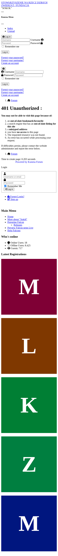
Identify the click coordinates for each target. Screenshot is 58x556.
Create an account (10, 63)
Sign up (14, 199)
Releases (18, 225)
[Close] (2, 23)
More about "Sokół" (17, 219)
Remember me (12, 46)
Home (10, 216)
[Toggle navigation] (2, 11)
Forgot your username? (12, 60)
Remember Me (14, 186)
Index (10, 28)
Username (35, 40)
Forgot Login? (17, 196)
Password (35, 43)
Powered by (21, 162)
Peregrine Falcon (15, 222)
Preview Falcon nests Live (20, 227)
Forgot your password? (12, 57)
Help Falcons (13, 230)
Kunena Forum (35, 162)
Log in (5, 52)
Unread (11, 31)
